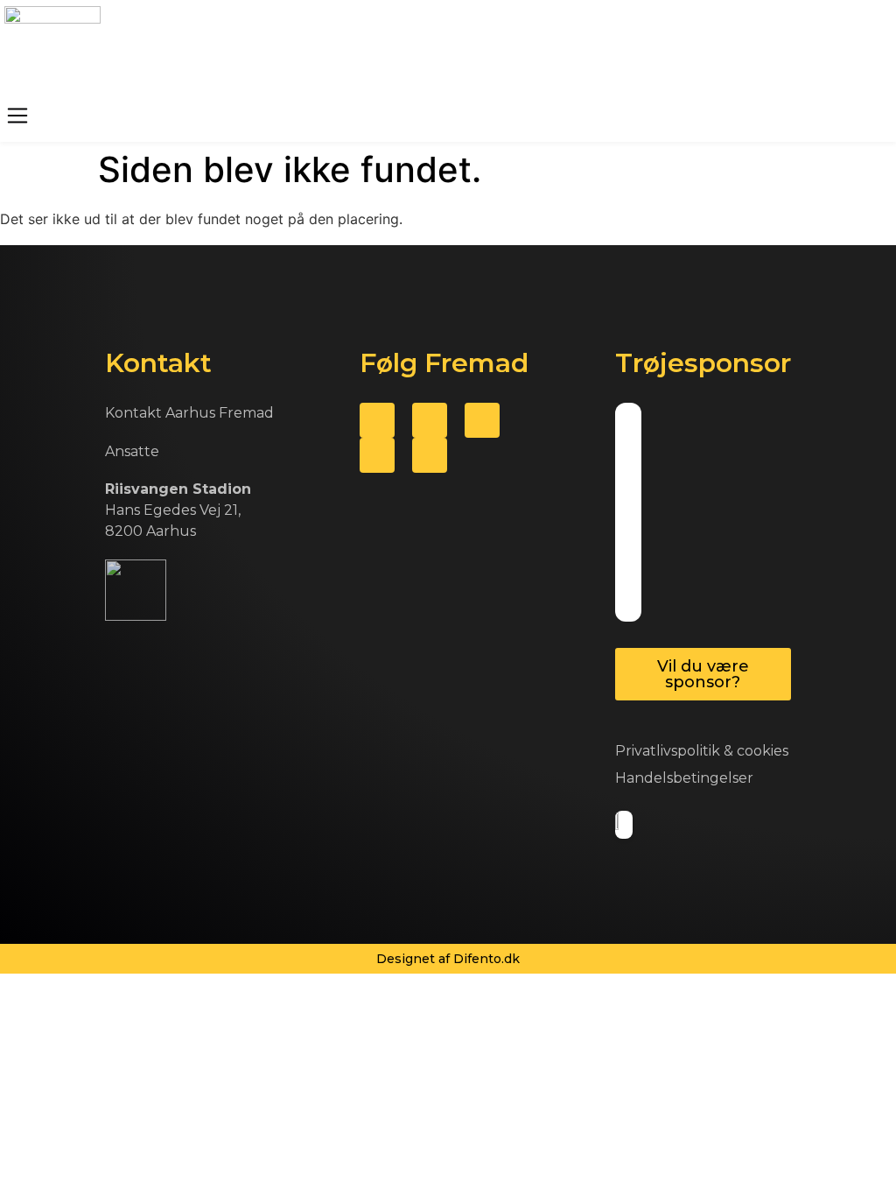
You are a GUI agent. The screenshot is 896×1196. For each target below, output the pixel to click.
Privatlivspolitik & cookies (701, 750)
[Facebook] (377, 420)
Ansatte (132, 451)
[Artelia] (632, 512)
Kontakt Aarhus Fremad (189, 413)
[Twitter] (429, 420)
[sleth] (623, 442)
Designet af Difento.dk (448, 959)
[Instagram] (377, 455)
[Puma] (632, 442)
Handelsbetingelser (684, 778)
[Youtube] (482, 420)
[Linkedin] (429, 455)
